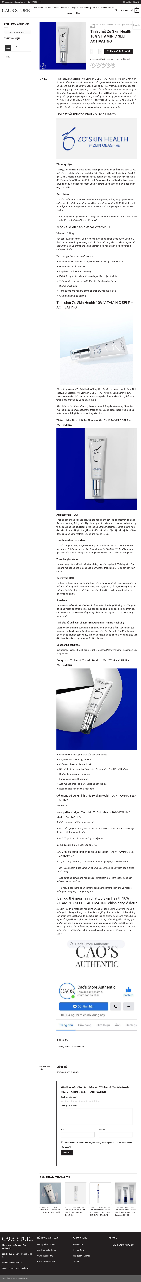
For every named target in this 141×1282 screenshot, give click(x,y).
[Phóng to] (43, 66)
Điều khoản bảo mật (81, 1256)
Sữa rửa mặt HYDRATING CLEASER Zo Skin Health (50, 1211)
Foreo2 (7, 57)
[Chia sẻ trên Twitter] (97, 65)
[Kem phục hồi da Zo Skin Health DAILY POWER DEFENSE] (75, 1193)
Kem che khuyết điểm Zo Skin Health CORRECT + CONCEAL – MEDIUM (100, 1212)
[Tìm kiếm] (116, 10)
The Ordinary (85, 8)
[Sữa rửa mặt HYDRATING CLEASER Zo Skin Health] (50, 1193)
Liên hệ (76, 1261)
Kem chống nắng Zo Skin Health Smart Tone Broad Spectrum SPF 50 (125, 1212)
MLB (47, 8)
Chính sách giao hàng (46, 1250)
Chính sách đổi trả (45, 1256)
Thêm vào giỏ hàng (118, 51)
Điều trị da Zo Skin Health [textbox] (17, 32)
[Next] (137, 1202)
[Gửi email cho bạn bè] (102, 65)
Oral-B (64, 8)
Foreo (55, 8)
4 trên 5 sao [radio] (82, 1101)
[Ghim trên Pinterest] (107, 65)
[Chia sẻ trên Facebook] (92, 65)
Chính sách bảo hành (46, 1261)
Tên (63, 1129)
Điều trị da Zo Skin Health (109, 59)
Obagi (73, 8)
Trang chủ (94, 25)
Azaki (69, 13)
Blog (78, 13)
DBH (95, 8)
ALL (8, 48)
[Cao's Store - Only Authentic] (16, 10)
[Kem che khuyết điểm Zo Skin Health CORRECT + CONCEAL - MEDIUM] (100, 1193)
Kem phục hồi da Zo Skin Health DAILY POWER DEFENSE (75, 1212)
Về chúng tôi (78, 1245)
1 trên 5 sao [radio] (61, 1101)
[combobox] (17, 32)
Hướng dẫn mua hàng (46, 1245)
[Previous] (40, 1202)
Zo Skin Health (108, 25)
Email (102, 1129)
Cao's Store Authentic (123, 1245)
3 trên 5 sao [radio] (73, 1101)
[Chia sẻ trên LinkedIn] (112, 65)
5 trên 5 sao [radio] (94, 1101)
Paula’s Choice (107, 8)
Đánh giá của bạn (69, 1097)
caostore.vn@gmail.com (18, 1268)
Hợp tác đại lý (78, 1250)
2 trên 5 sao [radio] (66, 1101)
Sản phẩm (38, 8)
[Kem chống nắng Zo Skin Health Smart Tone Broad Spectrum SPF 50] (125, 1193)
